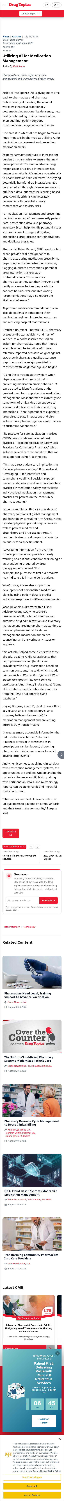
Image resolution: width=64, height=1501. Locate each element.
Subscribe (47, 900)
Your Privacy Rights (32, 1477)
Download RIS (10, 833)
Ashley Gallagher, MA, (19, 1129)
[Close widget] (57, 1353)
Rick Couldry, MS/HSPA (40, 1065)
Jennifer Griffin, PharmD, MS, (21, 1132)
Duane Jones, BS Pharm (18, 1135)
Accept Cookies (32, 1495)
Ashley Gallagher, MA (19, 1263)
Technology (29, 926)
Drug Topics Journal (12, 39)
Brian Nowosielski (17, 1002)
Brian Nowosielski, (17, 1065)
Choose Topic (28, 13)
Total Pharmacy (12, 926)
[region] (32, 1468)
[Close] (60, 1439)
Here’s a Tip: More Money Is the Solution (19, 857)
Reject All (32, 1486)
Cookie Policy (54, 1471)
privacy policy (11, 909)
